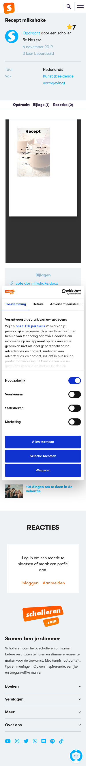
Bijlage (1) (41, 105)
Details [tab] (38, 304)
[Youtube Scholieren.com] (9, 743)
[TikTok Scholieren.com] (61, 743)
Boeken (12, 686)
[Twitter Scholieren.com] (28, 743)
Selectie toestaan (43, 456)
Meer (10, 712)
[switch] (74, 394)
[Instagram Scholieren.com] (18, 743)
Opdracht (31, 33)
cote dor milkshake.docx (37, 283)
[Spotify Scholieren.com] (54, 743)
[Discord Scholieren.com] (45, 743)
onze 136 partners (30, 326)
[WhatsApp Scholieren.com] (36, 743)
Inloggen (29, 582)
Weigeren (43, 470)
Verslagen (14, 699)
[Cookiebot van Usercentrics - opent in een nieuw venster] (62, 292)
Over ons (13, 725)
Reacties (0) (63, 105)
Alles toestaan (43, 442)
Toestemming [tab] (15, 304)
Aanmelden (54, 582)
